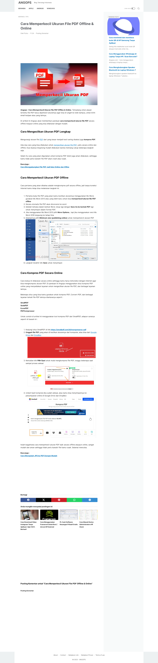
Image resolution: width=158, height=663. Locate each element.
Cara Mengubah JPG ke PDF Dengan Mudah (39, 456)
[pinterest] (59, 500)
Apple (31, 8)
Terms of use (100, 655)
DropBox (37, 335)
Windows (51, 8)
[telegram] (89, 500)
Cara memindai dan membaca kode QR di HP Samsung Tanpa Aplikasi (122, 40)
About (56, 655)
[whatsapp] (74, 500)
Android (40, 8)
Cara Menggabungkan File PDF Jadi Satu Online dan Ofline (45, 167)
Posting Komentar (42, 33)
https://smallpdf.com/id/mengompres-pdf (68, 330)
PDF (41, 139)
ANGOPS (24, 2)
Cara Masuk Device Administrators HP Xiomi (86, 524)
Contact (63, 655)
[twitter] (43, 500)
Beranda (21, 8)
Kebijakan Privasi (87, 655)
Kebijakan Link (73, 655)
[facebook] (28, 500)
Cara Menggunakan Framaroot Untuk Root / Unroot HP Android (48, 524)
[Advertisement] (59, 48)
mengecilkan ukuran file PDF (65, 145)
